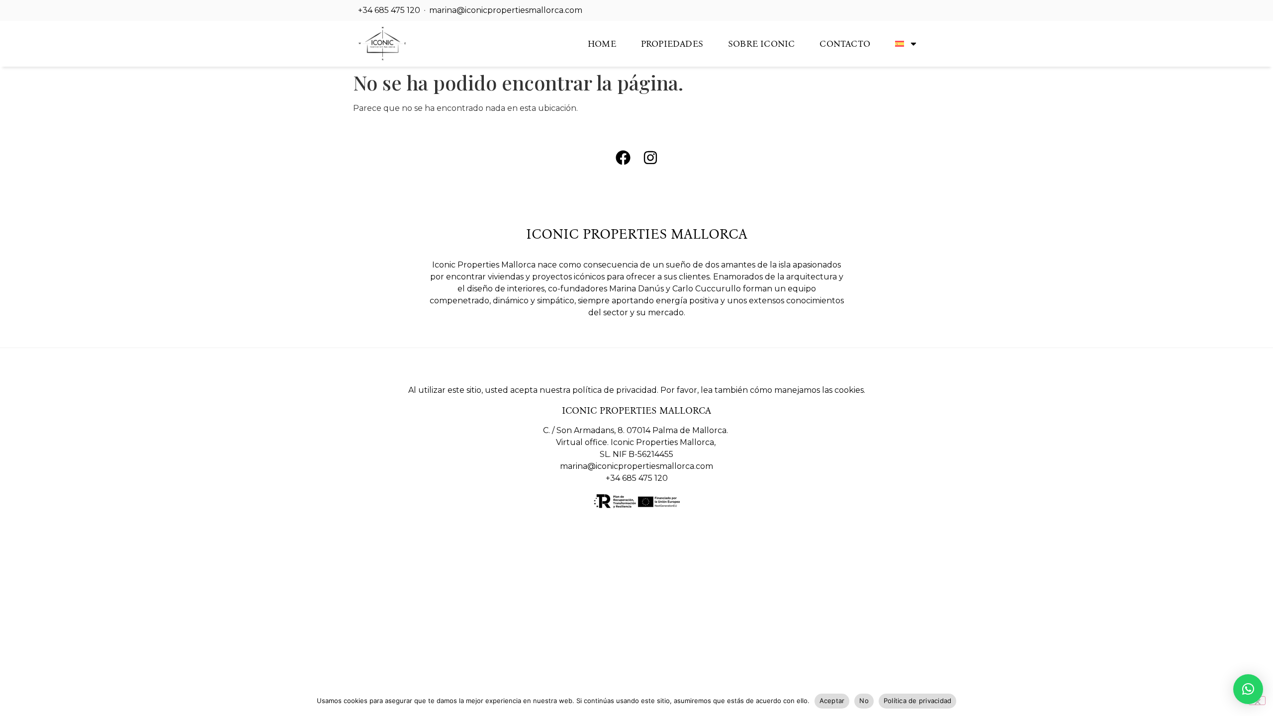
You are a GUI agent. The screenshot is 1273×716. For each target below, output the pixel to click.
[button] (1248, 689)
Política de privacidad (918, 701)
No (864, 701)
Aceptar (832, 701)
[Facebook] (623, 157)
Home (602, 43)
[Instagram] (650, 157)
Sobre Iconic (761, 43)
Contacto (844, 43)
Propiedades (672, 43)
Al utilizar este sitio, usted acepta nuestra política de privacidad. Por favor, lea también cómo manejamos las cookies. (636, 390)
